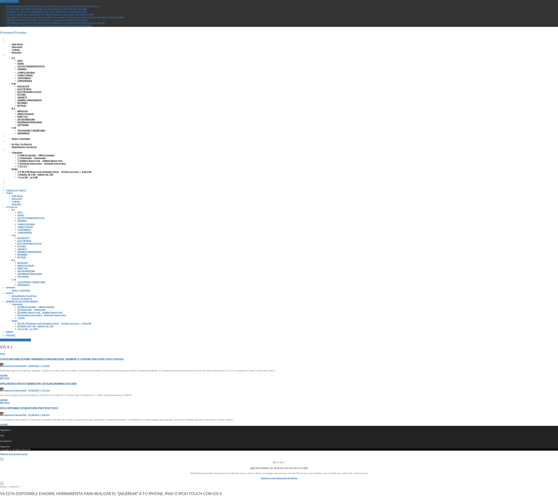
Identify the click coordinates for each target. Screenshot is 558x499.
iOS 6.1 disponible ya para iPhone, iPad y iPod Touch (29, 408)
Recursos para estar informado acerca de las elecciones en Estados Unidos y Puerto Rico (52, 6)
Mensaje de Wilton (287, 478)
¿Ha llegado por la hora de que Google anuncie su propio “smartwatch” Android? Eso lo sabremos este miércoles (65, 17)
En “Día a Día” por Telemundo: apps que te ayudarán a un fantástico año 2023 (46, 9)
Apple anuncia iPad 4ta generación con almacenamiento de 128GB (38, 383)
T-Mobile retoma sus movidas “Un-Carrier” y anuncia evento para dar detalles (46, 20)
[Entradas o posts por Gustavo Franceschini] (2, 365)
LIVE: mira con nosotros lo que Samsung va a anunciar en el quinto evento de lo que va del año (55, 22)
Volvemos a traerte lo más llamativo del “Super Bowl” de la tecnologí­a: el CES (46, 11)
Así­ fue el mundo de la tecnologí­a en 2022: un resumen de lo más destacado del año (50, 14)
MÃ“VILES (5, 378)
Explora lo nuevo (269, 478)
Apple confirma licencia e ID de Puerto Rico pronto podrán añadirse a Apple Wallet (49, 25)
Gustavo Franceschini (15, 365)
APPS (2, 353)
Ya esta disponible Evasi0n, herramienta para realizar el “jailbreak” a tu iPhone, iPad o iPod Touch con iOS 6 (61, 359)
